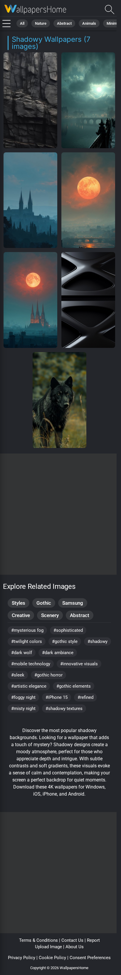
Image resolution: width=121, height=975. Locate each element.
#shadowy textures (64, 708)
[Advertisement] (60, 514)
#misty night (23, 708)
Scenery (50, 615)
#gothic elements (73, 686)
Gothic (43, 603)
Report (93, 940)
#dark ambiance (57, 652)
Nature (40, 23)
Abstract (64, 23)
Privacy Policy (21, 957)
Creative (21, 615)
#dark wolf (21, 652)
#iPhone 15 (57, 697)
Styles (18, 603)
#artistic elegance (28, 686)
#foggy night (23, 697)
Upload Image (48, 946)
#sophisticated (68, 630)
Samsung (72, 603)
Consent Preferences (90, 957)
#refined (85, 697)
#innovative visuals (79, 663)
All (22, 23)
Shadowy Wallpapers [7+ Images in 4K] (35, 9)
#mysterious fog (27, 630)
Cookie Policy (52, 957)
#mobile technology (30, 663)
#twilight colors (26, 641)
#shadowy (97, 641)
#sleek (17, 675)
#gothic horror (48, 675)
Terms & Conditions (38, 940)
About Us (74, 946)
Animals (89, 23)
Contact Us (72, 940)
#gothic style (65, 641)
